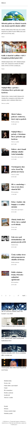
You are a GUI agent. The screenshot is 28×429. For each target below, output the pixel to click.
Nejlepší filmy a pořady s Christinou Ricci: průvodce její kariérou (12, 90)
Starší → (24, 295)
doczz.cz (3, 2)
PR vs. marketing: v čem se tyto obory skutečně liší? (18, 187)
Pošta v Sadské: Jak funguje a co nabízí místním (18, 204)
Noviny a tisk (14, 227)
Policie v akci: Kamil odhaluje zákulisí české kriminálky (18, 151)
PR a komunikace (14, 192)
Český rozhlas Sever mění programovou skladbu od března (18, 257)
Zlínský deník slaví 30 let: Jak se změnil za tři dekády (18, 222)
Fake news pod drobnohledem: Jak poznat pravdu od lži (18, 239)
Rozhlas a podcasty (15, 121)
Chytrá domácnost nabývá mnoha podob (13, 326)
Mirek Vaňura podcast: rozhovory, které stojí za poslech (18, 116)
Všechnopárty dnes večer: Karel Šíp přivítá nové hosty (18, 169)
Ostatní (2, 36)
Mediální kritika (14, 244)
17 (18, 295)
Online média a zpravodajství (17, 157)
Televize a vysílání (5, 103)
